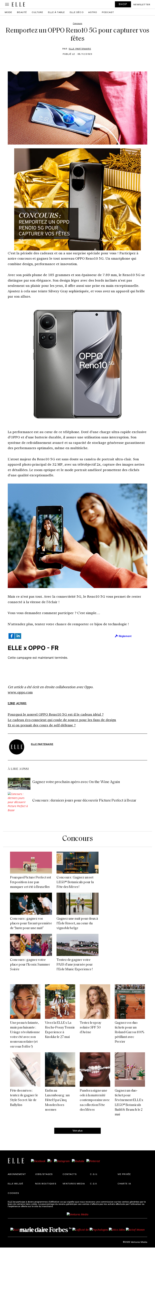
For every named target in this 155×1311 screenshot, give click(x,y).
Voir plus (78, 1130)
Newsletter (141, 4)
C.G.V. (93, 1183)
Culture (37, 12)
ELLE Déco (77, 12)
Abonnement (17, 1174)
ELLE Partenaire (80, 48)
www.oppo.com (20, 692)
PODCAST (108, 12)
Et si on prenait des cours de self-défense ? (42, 725)
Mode (8, 12)
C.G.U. (94, 1174)
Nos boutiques (45, 1183)
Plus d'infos (60, 1206)
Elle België (15, 1183)
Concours (77, 839)
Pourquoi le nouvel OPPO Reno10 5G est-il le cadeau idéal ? (56, 714)
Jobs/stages (44, 1174)
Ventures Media (74, 1183)
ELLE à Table (56, 12)
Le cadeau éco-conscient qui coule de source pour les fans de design (62, 719)
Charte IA (124, 1183)
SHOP (123, 4)
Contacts (70, 1174)
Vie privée (124, 1174)
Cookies (13, 1193)
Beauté (22, 12)
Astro (92, 12)
